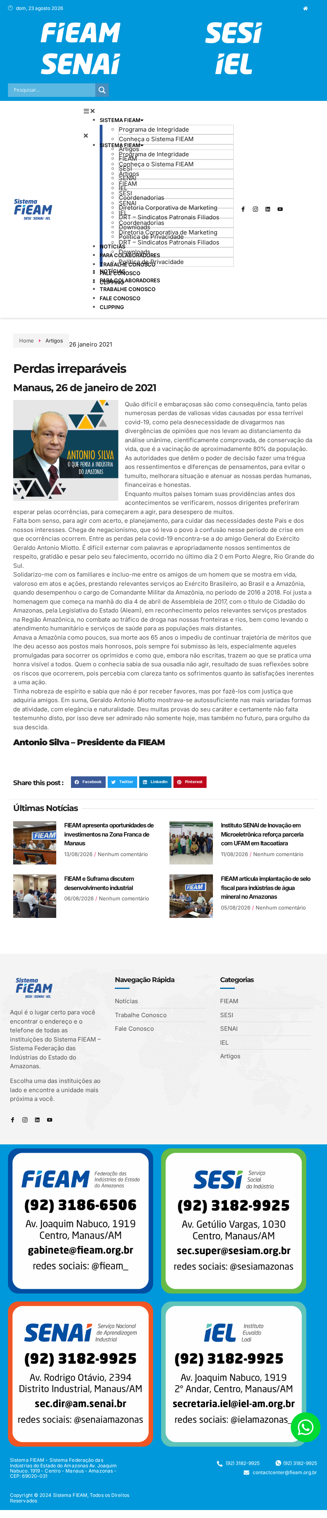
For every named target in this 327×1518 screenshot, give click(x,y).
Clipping (112, 307)
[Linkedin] (267, 209)
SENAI (127, 203)
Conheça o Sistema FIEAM (156, 139)
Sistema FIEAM (120, 120)
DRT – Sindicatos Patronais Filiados (169, 217)
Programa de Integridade (154, 129)
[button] (159, 111)
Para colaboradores (130, 280)
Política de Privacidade (151, 262)
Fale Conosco (120, 298)
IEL (123, 213)
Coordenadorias (141, 197)
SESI (125, 193)
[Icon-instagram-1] (255, 209)
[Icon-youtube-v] (280, 209)
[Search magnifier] (102, 90)
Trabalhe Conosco (128, 289)
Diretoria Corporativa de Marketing (168, 207)
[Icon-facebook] (243, 209)
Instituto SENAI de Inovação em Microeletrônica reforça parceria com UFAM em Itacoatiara (262, 834)
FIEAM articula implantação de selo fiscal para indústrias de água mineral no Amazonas (265, 887)
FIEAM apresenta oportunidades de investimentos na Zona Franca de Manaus (109, 834)
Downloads (134, 252)
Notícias (112, 271)
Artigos (129, 149)
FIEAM (128, 183)
